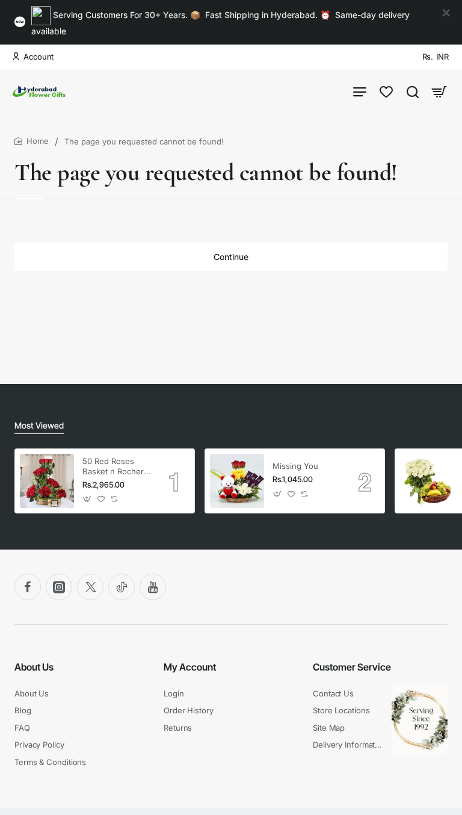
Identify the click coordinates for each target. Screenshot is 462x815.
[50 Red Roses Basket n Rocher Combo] (47, 481)
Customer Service (352, 667)
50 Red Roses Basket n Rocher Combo (113, 466)
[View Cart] (439, 91)
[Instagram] (59, 587)
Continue (231, 257)
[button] (87, 499)
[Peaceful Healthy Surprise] (427, 481)
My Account (190, 667)
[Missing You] (237, 481)
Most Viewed (39, 425)
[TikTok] (121, 587)
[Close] (446, 13)
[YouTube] (153, 587)
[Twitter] (90, 587)
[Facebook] (27, 587)
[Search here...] (412, 91)
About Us (34, 667)
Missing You (295, 466)
